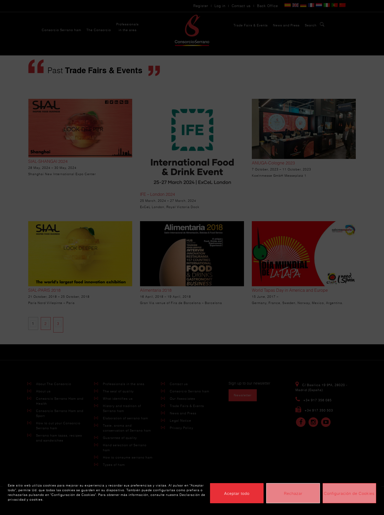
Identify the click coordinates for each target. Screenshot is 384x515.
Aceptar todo (236, 493)
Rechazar (293, 493)
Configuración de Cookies (349, 493)
